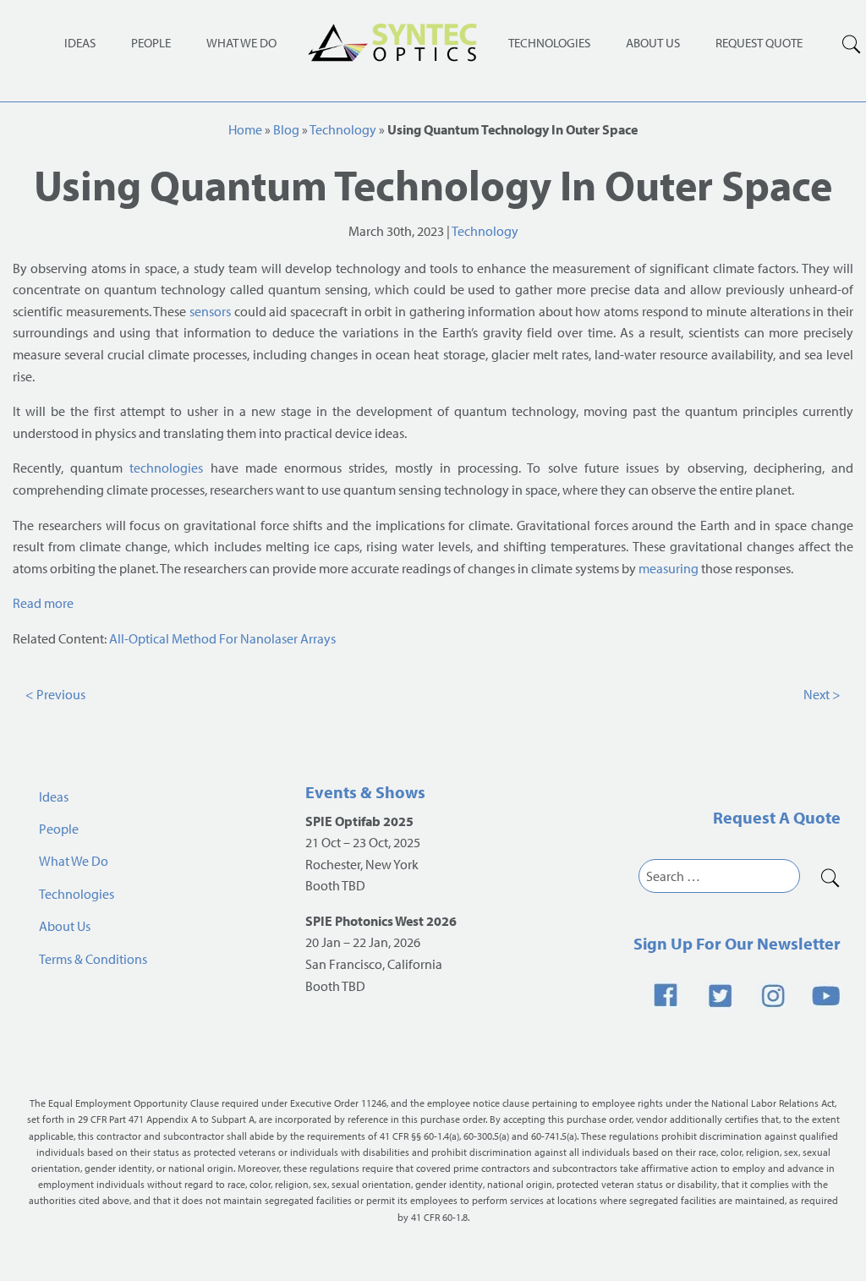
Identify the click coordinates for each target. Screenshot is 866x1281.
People (151, 43)
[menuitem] (549, 41)
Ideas (80, 43)
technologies (166, 467)
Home (245, 129)
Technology (343, 129)
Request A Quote (777, 817)
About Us (653, 43)
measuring (669, 568)
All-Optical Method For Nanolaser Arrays (222, 638)
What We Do (241, 43)
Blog (286, 129)
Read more (43, 602)
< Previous (55, 694)
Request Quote (759, 43)
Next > (822, 694)
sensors (210, 311)
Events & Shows (365, 791)
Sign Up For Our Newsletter (737, 943)
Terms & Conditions (93, 958)
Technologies (549, 43)
